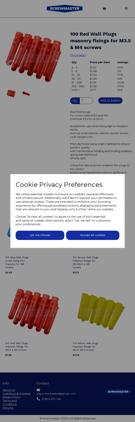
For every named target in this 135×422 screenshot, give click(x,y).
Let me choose (40, 235)
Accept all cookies (92, 235)
